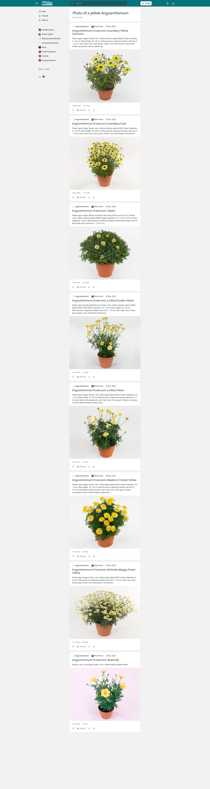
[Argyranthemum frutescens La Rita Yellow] (105, 424)
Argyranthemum (82, 26)
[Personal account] (173, 3)
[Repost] (90, 110)
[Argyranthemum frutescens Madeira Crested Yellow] (105, 513)
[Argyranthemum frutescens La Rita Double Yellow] (105, 334)
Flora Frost (98, 26)
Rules (47, 69)
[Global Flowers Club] (48, 3)
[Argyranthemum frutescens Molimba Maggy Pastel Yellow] (105, 603)
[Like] (74, 110)
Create (147, 3)
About (41, 69)
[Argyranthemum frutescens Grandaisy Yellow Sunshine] (105, 66)
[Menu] (36, 3)
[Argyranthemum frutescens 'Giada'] (105, 244)
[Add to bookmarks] (95, 110)
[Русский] (39, 77)
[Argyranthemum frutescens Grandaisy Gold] (105, 156)
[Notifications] (167, 3)
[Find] (72, 3)
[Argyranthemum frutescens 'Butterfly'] (105, 689)
